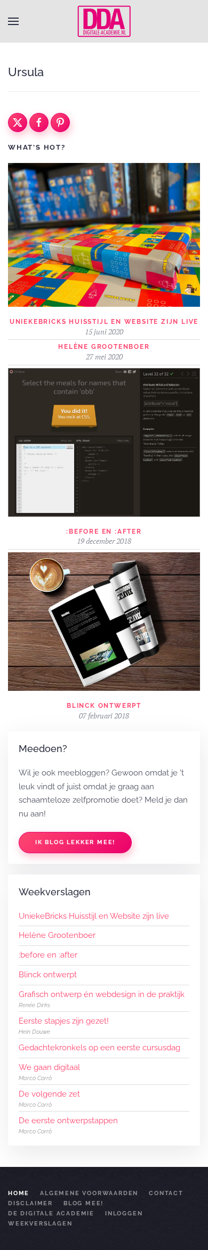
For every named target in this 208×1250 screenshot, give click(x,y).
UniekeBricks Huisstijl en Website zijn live (104, 321)
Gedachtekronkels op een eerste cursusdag (99, 1047)
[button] (13, 21)
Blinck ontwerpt (104, 705)
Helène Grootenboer (103, 346)
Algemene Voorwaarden (89, 1193)
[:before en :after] (104, 441)
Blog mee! (83, 1203)
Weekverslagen (40, 1223)
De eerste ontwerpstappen (68, 1120)
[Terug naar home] (104, 21)
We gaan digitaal (49, 1067)
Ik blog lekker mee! (75, 842)
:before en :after (104, 531)
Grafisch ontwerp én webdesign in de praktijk (102, 994)
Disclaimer (30, 1203)
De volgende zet (49, 1094)
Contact (166, 1193)
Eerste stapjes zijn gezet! (64, 1021)
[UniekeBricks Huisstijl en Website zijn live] (104, 234)
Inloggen (123, 1213)
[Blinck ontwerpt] (104, 621)
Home (18, 1193)
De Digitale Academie (51, 1213)
